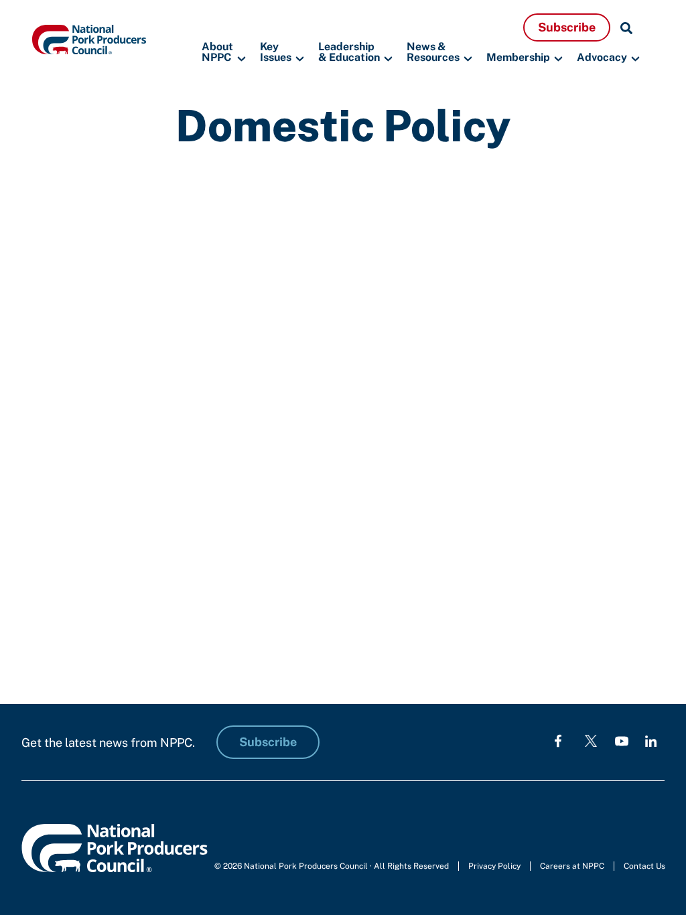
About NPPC (217, 53)
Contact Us (644, 866)
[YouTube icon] (621, 740)
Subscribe (567, 27)
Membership (518, 57)
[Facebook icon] (558, 740)
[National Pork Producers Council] (89, 38)
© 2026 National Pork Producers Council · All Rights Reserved (331, 866)
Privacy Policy (494, 866)
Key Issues (275, 53)
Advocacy (602, 57)
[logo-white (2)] (591, 740)
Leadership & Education (349, 53)
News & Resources (433, 53)
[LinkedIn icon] (651, 740)
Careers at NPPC (572, 866)
